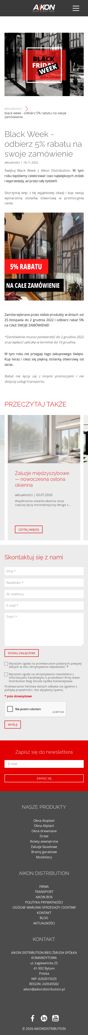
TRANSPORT (44, 891)
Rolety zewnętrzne (44, 841)
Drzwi (44, 836)
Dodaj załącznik (21, 653)
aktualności (13, 109)
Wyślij (12, 724)
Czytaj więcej (28, 529)
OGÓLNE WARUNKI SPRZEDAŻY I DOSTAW (44, 907)
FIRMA (44, 886)
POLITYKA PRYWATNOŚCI (44, 902)
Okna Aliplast (44, 825)
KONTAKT (44, 913)
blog (44, 918)
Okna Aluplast (44, 820)
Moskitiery (44, 857)
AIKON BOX (44, 897)
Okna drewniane (44, 831)
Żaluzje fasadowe (44, 846)
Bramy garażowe (44, 852)
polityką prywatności (19, 690)
